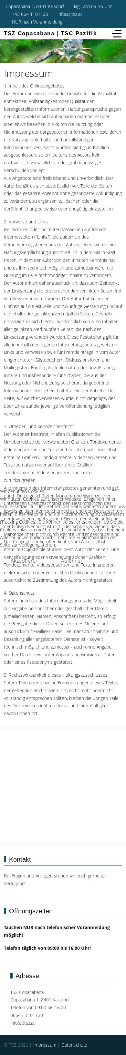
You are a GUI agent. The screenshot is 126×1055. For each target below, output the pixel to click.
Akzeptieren (24, 560)
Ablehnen (72, 560)
